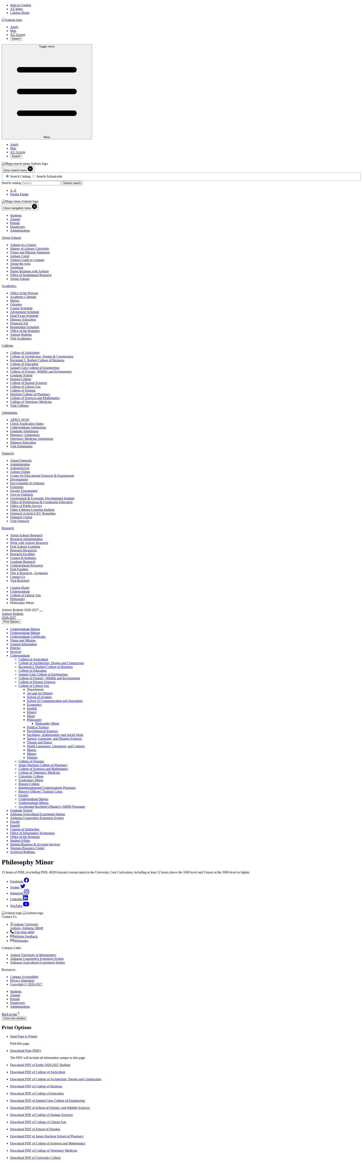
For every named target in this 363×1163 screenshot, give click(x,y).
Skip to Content (20, 5)
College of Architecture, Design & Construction (41, 356)
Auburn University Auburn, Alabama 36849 (26, 926)
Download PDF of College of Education (37, 1093)
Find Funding (19, 569)
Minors (31, 753)
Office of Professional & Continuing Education (41, 502)
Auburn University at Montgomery (33, 955)
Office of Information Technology (32, 833)
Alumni (15, 219)
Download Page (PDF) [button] (25, 1050)
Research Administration (26, 539)
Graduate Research (22, 561)
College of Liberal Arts (25, 386)
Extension (16, 487)
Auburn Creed (19, 256)
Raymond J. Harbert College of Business (37, 360)
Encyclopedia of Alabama (27, 483)
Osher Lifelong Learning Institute (32, 509)
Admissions (9, 412)
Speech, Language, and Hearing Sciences (54, 738)
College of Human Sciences (28, 383)
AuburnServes (19, 468)
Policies (15, 648)
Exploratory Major (30, 780)
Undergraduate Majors (25, 629)
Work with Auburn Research (29, 543)
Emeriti (15, 825)
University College (30, 776)
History (32, 712)
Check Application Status (27, 423)
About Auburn (11, 237)
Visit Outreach (19, 521)
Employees (17, 227)
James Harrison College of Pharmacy (43, 765)
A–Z (13, 190)
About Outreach (21, 460)
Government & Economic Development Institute (42, 498)
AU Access (17, 34)
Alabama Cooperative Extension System (37, 818)
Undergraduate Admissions (28, 427)
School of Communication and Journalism (55, 701)
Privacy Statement (22, 980)
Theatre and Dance (39, 742)
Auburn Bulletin (21, 334)
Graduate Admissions (24, 431)
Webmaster (20, 940)
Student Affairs (20, 840)
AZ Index (16, 9)
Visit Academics (21, 338)
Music (31, 716)
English (32, 708)
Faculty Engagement (23, 491)
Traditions (16, 267)
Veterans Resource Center (27, 848)
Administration (20, 230)
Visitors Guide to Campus (27, 260)
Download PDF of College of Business (36, 1086)
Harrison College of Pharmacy (30, 394)
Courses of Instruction (24, 829)
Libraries (16, 304)
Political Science (38, 727)
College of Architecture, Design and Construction (51, 663)
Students (15, 215)
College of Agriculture (25, 352)
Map (13, 31)
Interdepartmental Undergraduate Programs (47, 787)
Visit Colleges (19, 405)
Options (32, 757)
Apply (14, 27)
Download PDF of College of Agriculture (37, 1072)
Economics (34, 704)
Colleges (7, 345)
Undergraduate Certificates (28, 636)
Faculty (23, 795)
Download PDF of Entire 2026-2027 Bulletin (40, 1065)
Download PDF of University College (35, 1157)
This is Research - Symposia (29, 573)
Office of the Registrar (25, 331)
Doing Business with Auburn (29, 271)
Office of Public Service (26, 506)
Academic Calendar (23, 297)
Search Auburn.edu (49, 176)
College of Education (24, 364)
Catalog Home (19, 12)
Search (16, 38)
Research (8, 528)
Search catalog (11, 183)
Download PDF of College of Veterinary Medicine (43, 1150)
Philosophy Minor (47, 723)
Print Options (11, 621)
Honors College (20, 379)
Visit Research (19, 580)
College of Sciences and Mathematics (35, 398)
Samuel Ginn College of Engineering (34, 368)
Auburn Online (20, 472)
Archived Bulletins (22, 852)
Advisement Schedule (24, 312)
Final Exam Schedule (24, 316)
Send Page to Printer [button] (23, 1036)
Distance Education (23, 319)
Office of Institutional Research (30, 275)
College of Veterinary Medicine (31, 402)
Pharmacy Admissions (24, 435)
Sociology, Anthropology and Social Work (55, 735)
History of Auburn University (29, 248)
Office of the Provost (24, 293)
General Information (23, 644)
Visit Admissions (21, 446)
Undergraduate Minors (25, 633)
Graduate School (21, 375)
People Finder (19, 194)
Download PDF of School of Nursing (35, 1129)
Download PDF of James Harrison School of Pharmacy (47, 1136)
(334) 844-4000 (23, 932)
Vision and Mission (23, 640)
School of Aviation (39, 697)
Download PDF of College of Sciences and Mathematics (47, 1143)
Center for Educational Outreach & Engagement (42, 475)
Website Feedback (25, 936)
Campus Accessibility (24, 977)
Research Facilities (22, 554)
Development (19, 479)
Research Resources (23, 550)
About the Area (20, 263)
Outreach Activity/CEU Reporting (32, 513)
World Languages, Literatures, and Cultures (56, 746)
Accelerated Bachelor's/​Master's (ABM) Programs (51, 806)
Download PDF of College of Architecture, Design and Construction (55, 1079)
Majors (14, 300)
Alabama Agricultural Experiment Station (37, 814)
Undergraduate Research (26, 565)
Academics (9, 286)
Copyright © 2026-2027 (26, 984)
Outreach (8, 453)
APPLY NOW (19, 420)
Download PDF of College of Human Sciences (41, 1115)
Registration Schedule (24, 327)
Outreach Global (21, 517)
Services (15, 651)
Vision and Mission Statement (30, 252)
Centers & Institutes (23, 558)
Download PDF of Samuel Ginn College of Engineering (47, 1100)
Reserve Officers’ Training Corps (40, 791)
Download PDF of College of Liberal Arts (38, 1122)
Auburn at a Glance (23, 245)
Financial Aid (19, 323)
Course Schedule (21, 308)
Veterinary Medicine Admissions (31, 438)
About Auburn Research (26, 535)
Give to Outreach (21, 494)
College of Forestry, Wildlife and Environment (40, 371)
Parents (15, 223)
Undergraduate (20, 591)
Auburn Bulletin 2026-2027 (12, 615)
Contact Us (17, 577)
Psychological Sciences (42, 731)
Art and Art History (40, 693)
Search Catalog (20, 176)
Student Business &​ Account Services (35, 844)
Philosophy (17, 599)
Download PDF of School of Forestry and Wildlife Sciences (50, 1107)
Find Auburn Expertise (25, 546)
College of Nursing (23, 390)
